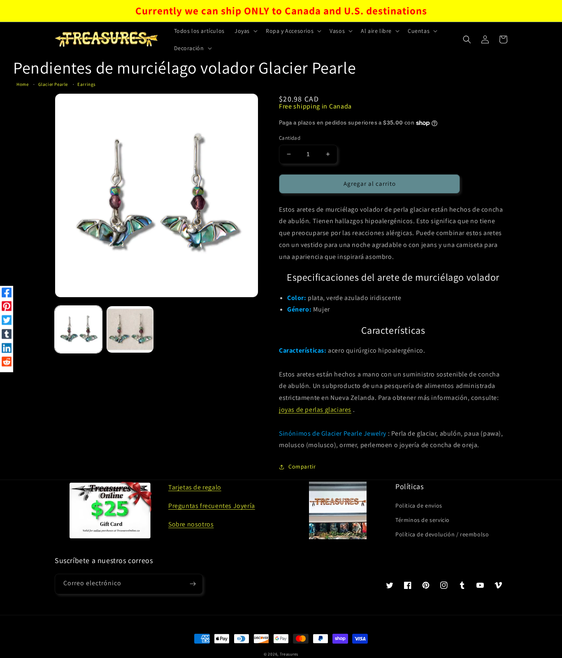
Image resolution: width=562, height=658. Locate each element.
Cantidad (289, 137)
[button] (245, 30)
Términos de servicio (422, 520)
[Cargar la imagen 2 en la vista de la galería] (129, 329)
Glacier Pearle (53, 84)
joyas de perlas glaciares (315, 409)
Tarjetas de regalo (194, 487)
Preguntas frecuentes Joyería (211, 505)
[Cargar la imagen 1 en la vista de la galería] (78, 329)
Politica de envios (418, 505)
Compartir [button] (302, 466)
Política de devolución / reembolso (442, 534)
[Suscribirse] (192, 584)
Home (22, 84)
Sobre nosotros (191, 524)
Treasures (289, 654)
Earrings (86, 84)
